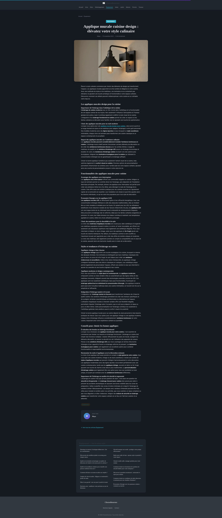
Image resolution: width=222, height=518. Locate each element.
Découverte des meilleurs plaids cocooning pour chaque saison (93, 456)
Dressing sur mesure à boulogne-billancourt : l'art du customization (93, 450)
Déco (91, 7)
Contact (117, 508)
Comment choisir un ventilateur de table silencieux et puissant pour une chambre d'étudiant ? (127, 479)
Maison (128, 7)
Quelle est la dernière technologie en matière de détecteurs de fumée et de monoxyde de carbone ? (93, 462)
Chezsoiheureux (111, 3)
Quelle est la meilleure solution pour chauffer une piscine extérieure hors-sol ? (93, 467)
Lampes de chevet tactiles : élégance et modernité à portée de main (94, 477)
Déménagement (99, 7)
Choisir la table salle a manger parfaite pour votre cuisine (126, 462)
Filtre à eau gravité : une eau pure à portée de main (94, 482)
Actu (86, 7)
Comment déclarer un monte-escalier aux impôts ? (93, 472)
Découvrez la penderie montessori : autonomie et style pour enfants (126, 473)
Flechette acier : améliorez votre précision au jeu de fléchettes (94, 487)
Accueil (81, 7)
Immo (116, 7)
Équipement (109, 7)
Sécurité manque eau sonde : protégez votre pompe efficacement (127, 450)
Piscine (134, 7)
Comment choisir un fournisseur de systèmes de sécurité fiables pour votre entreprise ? (126, 467)
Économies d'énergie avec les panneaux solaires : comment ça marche (126, 485)
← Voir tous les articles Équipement (92, 427)
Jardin (122, 7)
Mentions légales (107, 508)
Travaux (141, 7)
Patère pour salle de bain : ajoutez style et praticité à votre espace (127, 456)
